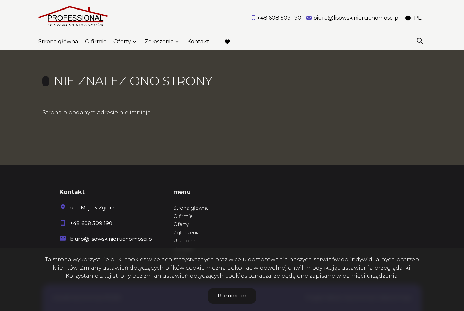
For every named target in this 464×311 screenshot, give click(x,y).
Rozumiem (232, 295)
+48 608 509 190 (91, 223)
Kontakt (198, 41)
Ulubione (184, 241)
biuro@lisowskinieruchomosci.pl (112, 239)
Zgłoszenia (186, 233)
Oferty (122, 41)
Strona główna (58, 41)
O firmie (96, 41)
